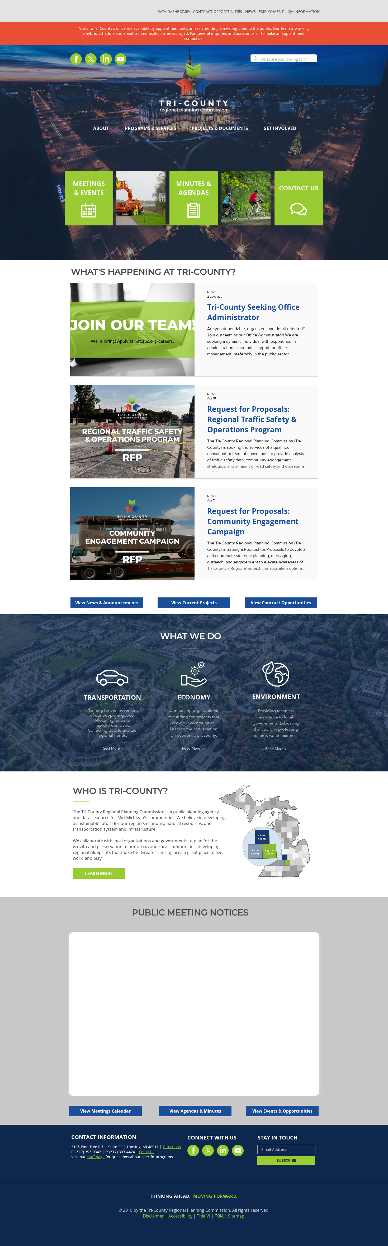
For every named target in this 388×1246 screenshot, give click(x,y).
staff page (96, 1156)
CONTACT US (298, 187)
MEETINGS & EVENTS (89, 188)
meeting (230, 28)
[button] (150, 128)
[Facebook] (76, 59)
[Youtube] (121, 59)
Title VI (203, 1216)
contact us (193, 38)
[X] (91, 59)
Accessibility (180, 1216)
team (285, 28)
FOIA (219, 1216)
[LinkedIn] (106, 59)
